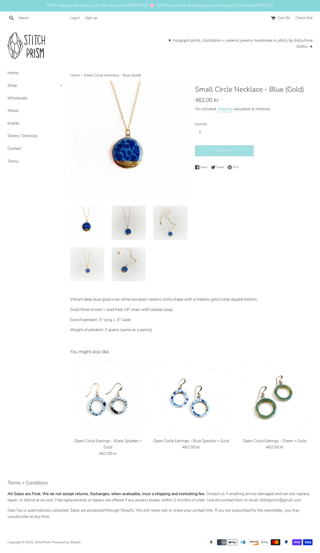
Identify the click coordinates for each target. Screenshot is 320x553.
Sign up (91, 17)
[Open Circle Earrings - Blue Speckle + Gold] (191, 397)
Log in (75, 17)
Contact (14, 148)
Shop (35, 85)
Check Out (304, 17)
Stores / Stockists (23, 136)
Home (13, 73)
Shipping (225, 108)
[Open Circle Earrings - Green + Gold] (274, 397)
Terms (13, 161)
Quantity (201, 124)
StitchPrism (43, 542)
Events (13, 123)
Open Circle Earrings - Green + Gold (274, 441)
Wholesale (17, 98)
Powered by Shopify (66, 542)
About (13, 110)
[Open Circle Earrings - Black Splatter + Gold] (108, 397)
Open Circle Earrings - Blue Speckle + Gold (191, 441)
